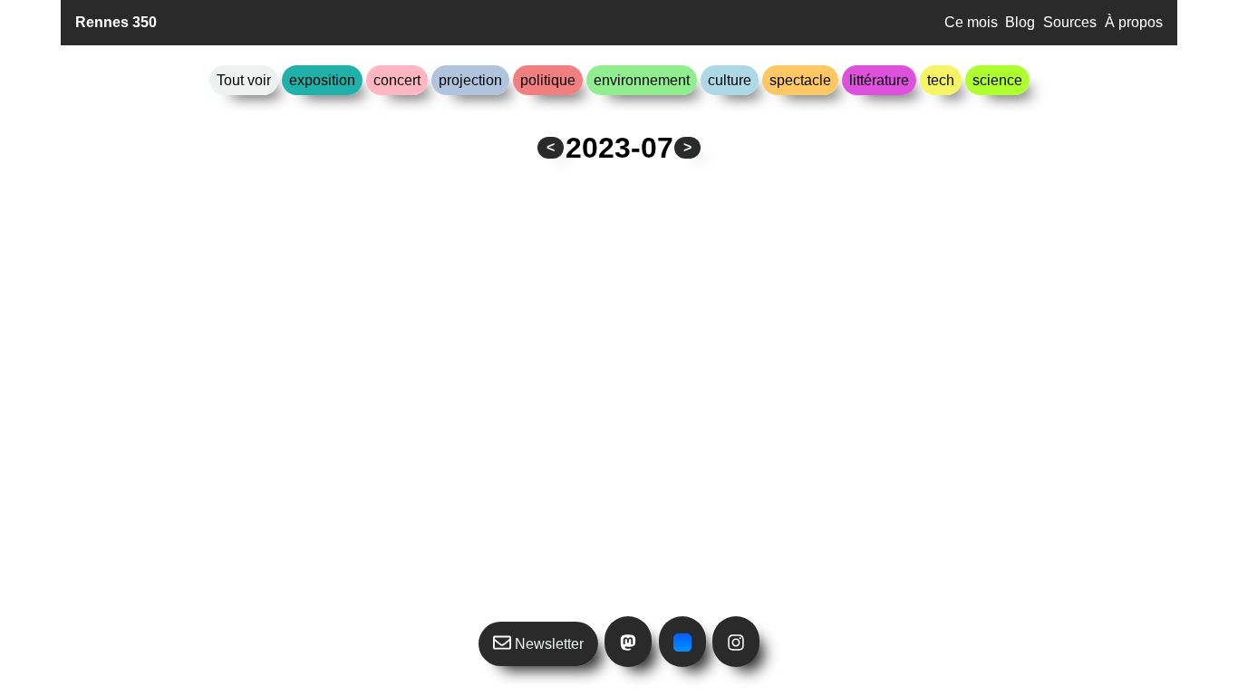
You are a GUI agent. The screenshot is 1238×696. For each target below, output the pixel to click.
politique (547, 80)
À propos (1134, 22)
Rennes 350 (116, 22)
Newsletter (547, 644)
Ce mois (971, 22)
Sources (1070, 22)
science (997, 80)
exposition (322, 80)
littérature (879, 80)
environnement (642, 80)
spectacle (800, 80)
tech (940, 80)
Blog (1020, 22)
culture (729, 80)
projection (470, 80)
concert (397, 80)
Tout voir (244, 80)
